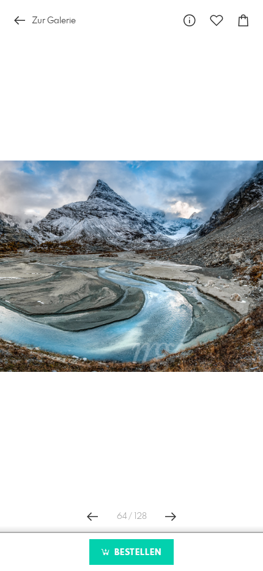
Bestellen (136, 552)
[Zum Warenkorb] (243, 20)
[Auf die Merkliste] (216, 20)
